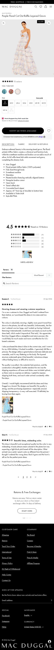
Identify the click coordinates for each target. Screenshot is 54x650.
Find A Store (31, 552)
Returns (4, 540)
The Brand (31, 535)
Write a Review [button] (26, 262)
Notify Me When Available (22, 131)
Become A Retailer (34, 546)
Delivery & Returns (38, 144)
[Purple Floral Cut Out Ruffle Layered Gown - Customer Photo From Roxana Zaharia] (27, 254)
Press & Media (32, 557)
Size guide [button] (39, 98)
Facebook (6, 615)
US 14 (5, 110)
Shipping (5, 535)
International (6, 552)
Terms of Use (7, 557)
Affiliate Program (33, 563)
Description (8, 144)
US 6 (24, 103)
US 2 (11, 103)
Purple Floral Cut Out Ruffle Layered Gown (16, 417)
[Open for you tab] (49, 641)
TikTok (4, 627)
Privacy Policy (7, 563)
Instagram (5, 621)
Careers (30, 540)
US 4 (18, 103)
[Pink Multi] (11, 91)
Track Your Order (8, 546)
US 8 (30, 103)
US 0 (5, 104)
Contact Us (6, 580)
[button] (46, 6)
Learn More (27, 511)
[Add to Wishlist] (48, 131)
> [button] (35, 477)
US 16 (11, 111)
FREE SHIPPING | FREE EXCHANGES (27, 2)
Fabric (21, 144)
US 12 (44, 103)
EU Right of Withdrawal (11, 569)
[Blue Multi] (4, 91)
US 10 (37, 103)
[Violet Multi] (17, 91)
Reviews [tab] (6, 269)
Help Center (6, 574)
